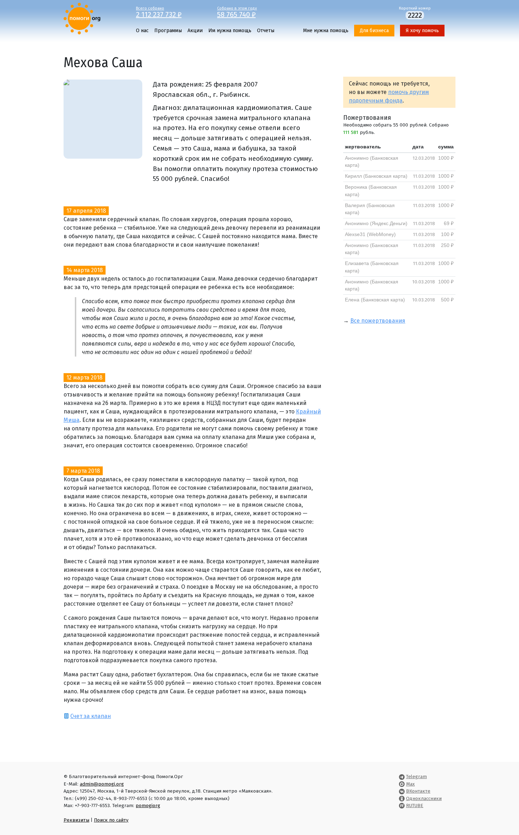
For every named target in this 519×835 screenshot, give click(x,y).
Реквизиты (76, 820)
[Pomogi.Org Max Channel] (402, 784)
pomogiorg (148, 805)
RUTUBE (414, 805)
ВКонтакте (418, 791)
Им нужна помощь (229, 31)
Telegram (416, 777)
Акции (195, 31)
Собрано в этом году (237, 11)
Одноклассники (424, 798)
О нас (142, 31)
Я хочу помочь (422, 31)
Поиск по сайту (111, 820)
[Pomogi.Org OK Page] (402, 798)
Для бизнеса (374, 31)
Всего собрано (158, 11)
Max (410, 784)
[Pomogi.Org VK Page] (402, 791)
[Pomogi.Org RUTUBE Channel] (402, 805)
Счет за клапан (90, 716)
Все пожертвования (377, 320)
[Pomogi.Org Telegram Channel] (402, 777)
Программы (168, 31)
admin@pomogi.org (102, 784)
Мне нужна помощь (325, 31)
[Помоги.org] (82, 18)
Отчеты (265, 31)
